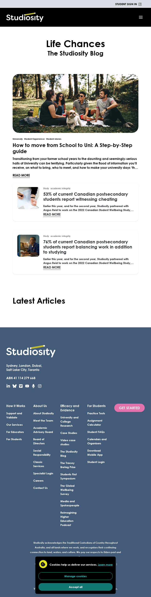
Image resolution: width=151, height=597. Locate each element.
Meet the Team (43, 420)
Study (46, 188)
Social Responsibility (42, 452)
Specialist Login (43, 473)
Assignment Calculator (94, 422)
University (18, 139)
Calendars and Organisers (97, 441)
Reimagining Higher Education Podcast (68, 519)
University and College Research (69, 421)
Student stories (53, 139)
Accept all (75, 587)
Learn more (105, 564)
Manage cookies (75, 576)
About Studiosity (43, 413)
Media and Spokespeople (69, 503)
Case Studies (68, 433)
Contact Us (40, 487)
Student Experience (34, 139)
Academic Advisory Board (43, 430)
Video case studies (68, 442)
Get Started (129, 408)
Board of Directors (39, 441)
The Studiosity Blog (69, 453)
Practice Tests (96, 413)
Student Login (96, 462)
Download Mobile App (95, 452)
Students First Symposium (68, 476)
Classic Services (38, 464)
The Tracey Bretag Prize (68, 465)
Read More (21, 175)
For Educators (15, 432)
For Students (14, 439)
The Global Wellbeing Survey (67, 490)
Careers (38, 480)
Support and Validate (14, 415)
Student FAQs (96, 432)
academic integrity (60, 188)
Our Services (14, 424)
